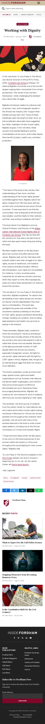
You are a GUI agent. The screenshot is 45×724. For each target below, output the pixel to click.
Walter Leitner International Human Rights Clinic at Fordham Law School (21, 231)
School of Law (8, 481)
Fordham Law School (17, 83)
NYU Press (7, 458)
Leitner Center (35, 478)
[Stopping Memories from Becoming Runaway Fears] (22, 560)
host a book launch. (20, 464)
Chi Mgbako (14, 478)
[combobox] (22, 8)
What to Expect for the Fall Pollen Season (22, 542)
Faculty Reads (22, 24)
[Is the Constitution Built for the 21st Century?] (22, 595)
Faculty (24, 478)
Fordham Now (19, 500)
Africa (5, 478)
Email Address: (7, 692)
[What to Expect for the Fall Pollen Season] (22, 528)
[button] (38, 3)
